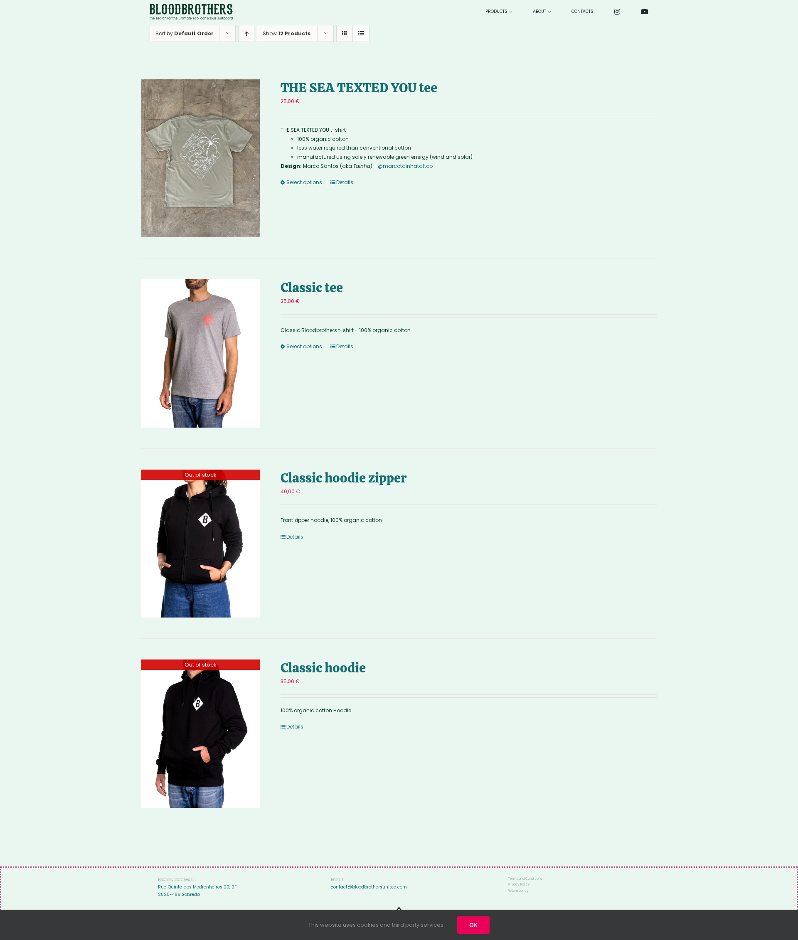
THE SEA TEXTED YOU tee (359, 87)
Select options (304, 182)
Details (344, 182)
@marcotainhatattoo (405, 166)
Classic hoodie (323, 668)
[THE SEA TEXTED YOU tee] (200, 158)
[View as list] (361, 33)
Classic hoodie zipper (343, 478)
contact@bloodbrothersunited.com (369, 887)
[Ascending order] (246, 33)
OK (473, 925)
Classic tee (312, 287)
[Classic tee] (200, 353)
